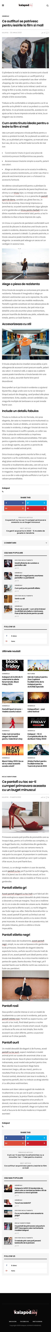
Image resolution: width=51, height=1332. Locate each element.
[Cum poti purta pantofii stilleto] (8, 588)
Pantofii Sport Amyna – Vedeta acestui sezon (12, 710)
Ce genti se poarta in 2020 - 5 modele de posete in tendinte (25, 532)
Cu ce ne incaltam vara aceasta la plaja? (29, 1214)
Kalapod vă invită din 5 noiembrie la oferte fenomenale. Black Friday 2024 (12, 681)
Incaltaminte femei (9, 776)
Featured (31, 673)
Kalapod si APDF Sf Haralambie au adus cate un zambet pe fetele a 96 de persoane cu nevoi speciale (30, 1190)
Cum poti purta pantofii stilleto (27, 588)
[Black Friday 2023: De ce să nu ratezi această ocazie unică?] (13, 749)
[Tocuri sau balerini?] (8, 1202)
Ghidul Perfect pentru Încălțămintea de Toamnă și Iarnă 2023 (37, 763)
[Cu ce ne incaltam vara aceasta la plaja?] (8, 1212)
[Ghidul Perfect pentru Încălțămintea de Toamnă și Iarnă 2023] (38, 749)
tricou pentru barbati (30, 210)
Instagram (37, 1321)
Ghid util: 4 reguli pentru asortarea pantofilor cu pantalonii (29, 576)
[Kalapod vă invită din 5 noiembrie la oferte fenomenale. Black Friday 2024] (13, 665)
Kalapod (5, 32)
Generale (5, 16)
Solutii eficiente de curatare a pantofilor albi (27, 564)
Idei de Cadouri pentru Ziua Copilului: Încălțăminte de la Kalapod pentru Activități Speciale (38, 682)
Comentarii (10, 542)
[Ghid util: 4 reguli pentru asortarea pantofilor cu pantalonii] (8, 576)
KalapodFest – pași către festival (36, 710)
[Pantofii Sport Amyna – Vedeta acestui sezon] (13, 697)
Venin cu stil (20, 598)
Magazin (12, 1321)
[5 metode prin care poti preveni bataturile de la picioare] (8, 1241)
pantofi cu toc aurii (10, 1052)
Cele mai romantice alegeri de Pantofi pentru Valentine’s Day (12, 736)
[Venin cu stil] (8, 599)
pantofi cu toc (14, 871)
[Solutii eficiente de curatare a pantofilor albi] (8, 563)
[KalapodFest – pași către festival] (38, 697)
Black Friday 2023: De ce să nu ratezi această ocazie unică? (12, 763)
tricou (16, 192)
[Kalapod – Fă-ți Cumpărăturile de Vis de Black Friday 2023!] (38, 722)
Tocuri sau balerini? (23, 1203)
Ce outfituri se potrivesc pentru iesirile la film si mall (25, 1166)
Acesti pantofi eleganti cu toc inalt (17, 893)
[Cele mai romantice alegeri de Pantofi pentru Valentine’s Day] (13, 722)
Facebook (24, 1321)
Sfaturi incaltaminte (24, 560)
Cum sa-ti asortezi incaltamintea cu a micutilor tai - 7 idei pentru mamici (25, 1156)
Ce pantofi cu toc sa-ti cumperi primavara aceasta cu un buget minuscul (25, 521)
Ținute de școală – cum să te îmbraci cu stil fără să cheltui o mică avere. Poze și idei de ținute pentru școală (30, 611)
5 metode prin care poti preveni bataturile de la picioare (28, 1241)
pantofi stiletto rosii (11, 1019)
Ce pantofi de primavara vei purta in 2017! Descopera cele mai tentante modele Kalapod (30, 1228)
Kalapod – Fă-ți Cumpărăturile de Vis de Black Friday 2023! (37, 736)
